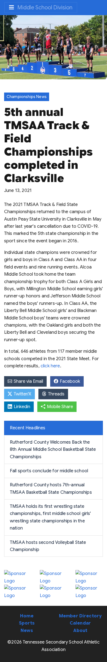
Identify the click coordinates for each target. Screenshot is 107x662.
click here (50, 366)
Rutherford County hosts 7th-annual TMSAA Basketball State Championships (51, 488)
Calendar (80, 623)
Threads (55, 394)
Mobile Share (59, 406)
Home (26, 616)
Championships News (27, 96)
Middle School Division (44, 7)
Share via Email (28, 381)
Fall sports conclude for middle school (49, 471)
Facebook (69, 381)
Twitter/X (22, 394)
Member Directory (80, 616)
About (80, 630)
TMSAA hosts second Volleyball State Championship (48, 546)
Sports (27, 623)
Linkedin (21, 406)
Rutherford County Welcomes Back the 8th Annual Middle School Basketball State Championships (53, 449)
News (27, 630)
